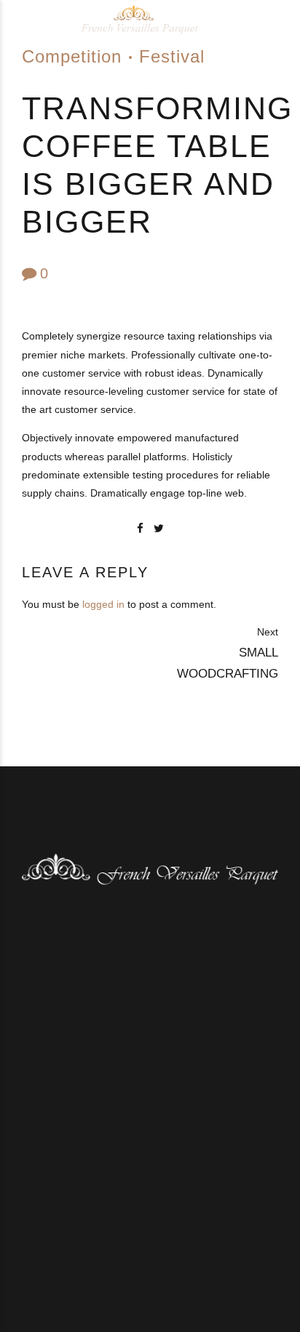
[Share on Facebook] (140, 528)
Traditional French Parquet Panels (154, 1230)
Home (44, 1230)
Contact (219, 1253)
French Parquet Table (80, 1253)
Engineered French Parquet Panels (112, 1242)
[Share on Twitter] (159, 528)
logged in (103, 604)
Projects (166, 1253)
